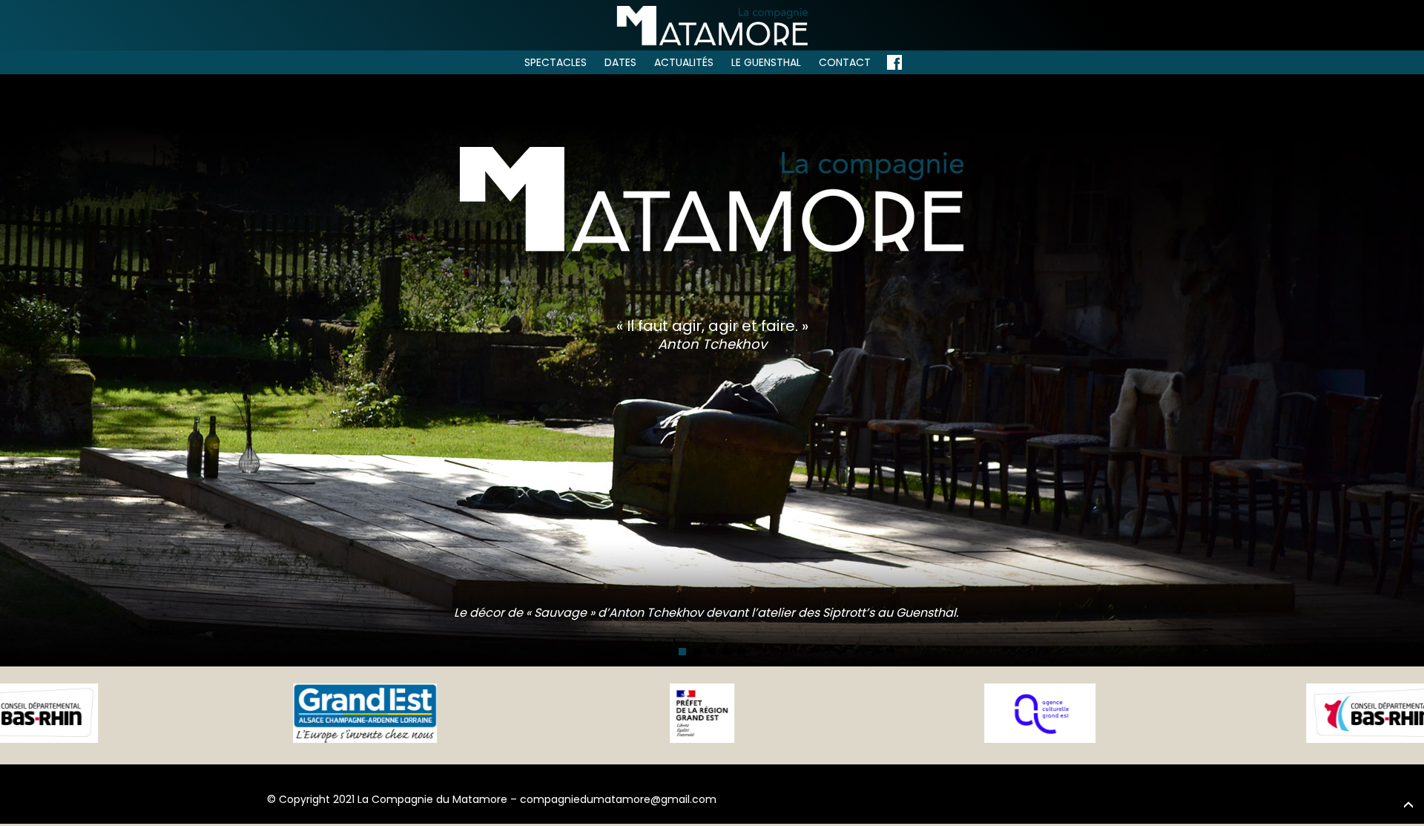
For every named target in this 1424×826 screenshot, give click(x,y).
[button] (682, 651)
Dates (620, 62)
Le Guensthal (766, 62)
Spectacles (555, 62)
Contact (845, 62)
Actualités (683, 62)
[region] (712, 369)
